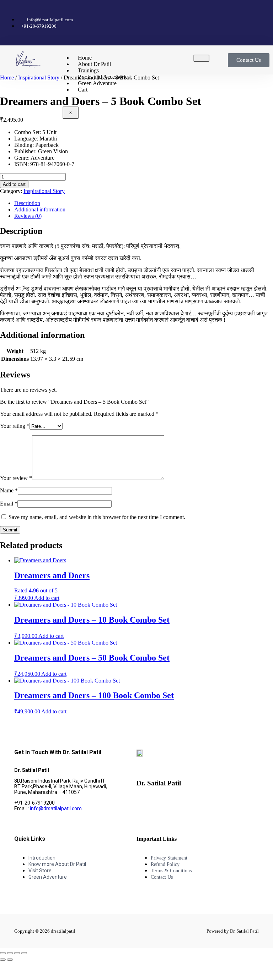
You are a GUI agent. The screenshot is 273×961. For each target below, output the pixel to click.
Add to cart (14, 184)
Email (8, 504)
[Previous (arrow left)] (3, 960)
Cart (82, 90)
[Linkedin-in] (220, 803)
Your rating (15, 426)
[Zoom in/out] (3, 953)
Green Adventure (97, 83)
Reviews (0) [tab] (28, 216)
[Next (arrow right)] (10, 960)
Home (7, 77)
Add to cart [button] (46, 598)
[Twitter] (212, 12)
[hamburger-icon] (201, 58)
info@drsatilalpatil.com (56, 808)
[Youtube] (236, 12)
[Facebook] (164, 12)
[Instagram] (188, 12)
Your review (16, 478)
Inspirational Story (38, 77)
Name (9, 490)
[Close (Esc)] (24, 953)
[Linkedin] (260, 12)
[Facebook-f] (145, 803)
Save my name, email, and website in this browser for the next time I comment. (97, 517)
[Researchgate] (260, 31)
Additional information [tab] (39, 209)
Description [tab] (27, 203)
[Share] (17, 953)
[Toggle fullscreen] (10, 953)
